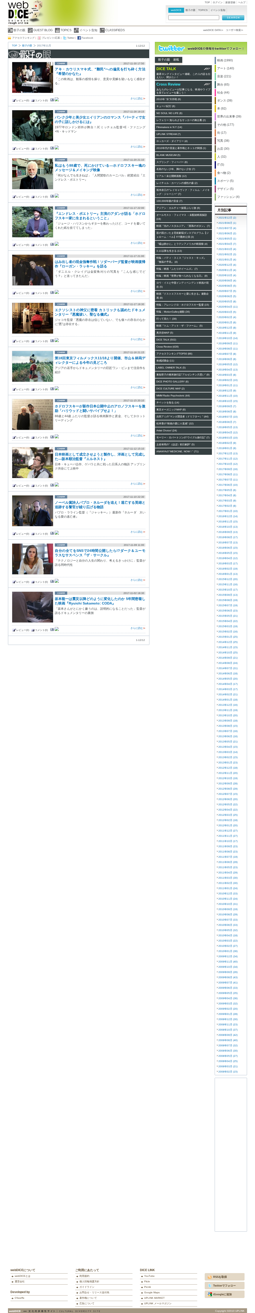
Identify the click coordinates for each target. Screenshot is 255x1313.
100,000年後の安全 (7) (169, 201)
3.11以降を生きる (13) (169, 250)
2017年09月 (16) (228, 469)
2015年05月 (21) (228, 615)
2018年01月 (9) (227, 448)
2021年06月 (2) (227, 233)
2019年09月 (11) (228, 343)
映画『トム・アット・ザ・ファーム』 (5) (179, 325)
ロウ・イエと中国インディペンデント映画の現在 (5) (182, 284)
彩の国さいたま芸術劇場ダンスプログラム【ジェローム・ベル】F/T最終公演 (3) (182, 235)
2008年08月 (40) (228, 1040)
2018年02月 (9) (227, 443)
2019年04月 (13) (228, 369)
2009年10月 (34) (228, 966)
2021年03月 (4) (227, 249)
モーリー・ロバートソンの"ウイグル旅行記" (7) (182, 437)
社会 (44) (223, 92)
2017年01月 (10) (228, 511)
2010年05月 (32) (228, 930)
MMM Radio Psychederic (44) (173, 395)
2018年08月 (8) (227, 411)
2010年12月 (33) (228, 893)
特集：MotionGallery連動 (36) (173, 311)
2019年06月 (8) (227, 359)
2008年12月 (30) (228, 1019)
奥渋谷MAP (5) (164, 332)
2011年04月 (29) (228, 872)
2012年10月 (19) (228, 778)
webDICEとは (22, 1276)
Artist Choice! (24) (166, 430)
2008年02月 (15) (228, 1071)
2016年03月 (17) (228, 563)
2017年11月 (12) (228, 458)
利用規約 (84, 1276)
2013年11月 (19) (228, 710)
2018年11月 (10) (228, 395)
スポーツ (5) (225, 181)
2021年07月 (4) (227, 228)
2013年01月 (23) (228, 762)
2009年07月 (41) (228, 982)
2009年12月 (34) (228, 956)
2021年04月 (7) (227, 243)
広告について (86, 1303)
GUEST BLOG (43, 30)
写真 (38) (223, 140)
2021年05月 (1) (227, 238)
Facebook (87, 37)
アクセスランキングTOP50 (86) (174, 353)
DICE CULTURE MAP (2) (170, 388)
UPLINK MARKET (154, 1298)
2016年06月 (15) (228, 547)
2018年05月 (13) (228, 427)
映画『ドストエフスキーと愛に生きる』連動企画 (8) (182, 295)
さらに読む (136, 98)
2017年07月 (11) (228, 479)
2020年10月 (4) (227, 275)
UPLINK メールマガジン (158, 1303)
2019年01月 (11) (228, 385)
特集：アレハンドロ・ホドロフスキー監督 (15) (182, 304)
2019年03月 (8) (227, 374)
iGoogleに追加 (222, 1294)
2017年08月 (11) (228, 474)
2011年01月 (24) (228, 888)
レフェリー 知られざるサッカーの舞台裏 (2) (181, 120)
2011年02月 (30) (228, 883)
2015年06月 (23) (228, 610)
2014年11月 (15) (228, 647)
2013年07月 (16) (228, 731)
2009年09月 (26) (228, 972)
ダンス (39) (224, 100)
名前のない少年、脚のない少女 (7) (175, 169)
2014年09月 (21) (228, 657)
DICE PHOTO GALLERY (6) (172, 381)
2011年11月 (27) (228, 836)
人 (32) (221, 156)
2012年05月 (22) (228, 804)
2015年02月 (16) (228, 631)
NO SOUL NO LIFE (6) (169, 113)
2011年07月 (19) (228, 856)
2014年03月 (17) (228, 689)
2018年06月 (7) (227, 422)
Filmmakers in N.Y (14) (169, 127)
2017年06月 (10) (228, 484)
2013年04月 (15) (228, 746)
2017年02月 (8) (227, 505)
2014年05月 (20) (228, 678)
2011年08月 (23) (228, 851)
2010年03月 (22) (228, 940)
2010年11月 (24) (228, 898)
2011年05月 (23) (228, 867)
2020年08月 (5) (227, 285)
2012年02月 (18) (228, 820)
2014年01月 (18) (228, 699)
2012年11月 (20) (228, 773)
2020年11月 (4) (227, 270)
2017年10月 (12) (228, 464)
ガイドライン (86, 1287)
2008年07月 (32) (228, 1045)
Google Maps (152, 1292)
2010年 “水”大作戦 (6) (168, 99)
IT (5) (220, 164)
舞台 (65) (223, 84)
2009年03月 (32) (228, 1003)
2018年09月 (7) (227, 406)
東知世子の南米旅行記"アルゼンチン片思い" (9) (182, 374)
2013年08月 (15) (228, 725)
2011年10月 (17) (228, 841)
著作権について (88, 1298)
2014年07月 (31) (228, 668)
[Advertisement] (231, 1155)
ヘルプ (242, 2)
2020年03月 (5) (227, 312)
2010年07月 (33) (228, 919)
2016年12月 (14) (228, 516)
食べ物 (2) (224, 173)
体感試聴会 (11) (165, 360)
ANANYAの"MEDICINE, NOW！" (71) (177, 451)
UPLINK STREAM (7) (168, 134)
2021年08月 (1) (227, 223)
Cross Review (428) (167, 346)
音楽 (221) (224, 76)
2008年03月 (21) (228, 1066)
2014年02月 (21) (228, 694)
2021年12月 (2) (227, 217)
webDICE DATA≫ (213, 30)
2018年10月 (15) (228, 401)
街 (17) (221, 132)
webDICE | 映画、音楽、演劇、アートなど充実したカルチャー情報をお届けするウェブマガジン (18, 14)
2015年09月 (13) (228, 595)
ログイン (218, 2)
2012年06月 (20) (228, 799)
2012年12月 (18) (228, 767)
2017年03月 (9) (227, 500)
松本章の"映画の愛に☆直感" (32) (174, 423)
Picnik (147, 1287)
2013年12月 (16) (228, 705)
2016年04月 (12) (228, 558)
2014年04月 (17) (228, 684)
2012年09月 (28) (228, 783)
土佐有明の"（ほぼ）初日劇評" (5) (175, 444)
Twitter (70, 37)
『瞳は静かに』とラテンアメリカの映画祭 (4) (181, 243)
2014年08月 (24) (228, 663)
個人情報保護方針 (89, 1281)
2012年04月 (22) (228, 809)
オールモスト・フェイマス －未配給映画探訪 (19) (181, 217)
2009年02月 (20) (228, 1008)
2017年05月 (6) (227, 490)
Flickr (147, 1281)
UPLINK (240, 1311)
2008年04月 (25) (228, 1061)
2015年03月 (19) (228, 626)
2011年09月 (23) (228, 846)
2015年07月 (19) (228, 605)
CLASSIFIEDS (115, 30)
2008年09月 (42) (228, 1035)
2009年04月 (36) (228, 998)
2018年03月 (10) (228, 437)
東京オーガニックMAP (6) (171, 409)
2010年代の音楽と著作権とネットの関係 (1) (181, 148)
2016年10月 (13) (228, 526)
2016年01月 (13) (228, 574)
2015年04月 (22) (228, 621)
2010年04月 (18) (228, 935)
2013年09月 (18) (228, 720)
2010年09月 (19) (228, 909)
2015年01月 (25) (228, 636)
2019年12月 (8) (227, 327)
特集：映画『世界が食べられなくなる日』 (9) (181, 275)
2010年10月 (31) (228, 904)
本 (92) (221, 108)
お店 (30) (223, 148)
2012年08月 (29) (228, 788)
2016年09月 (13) (228, 532)
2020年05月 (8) (227, 301)
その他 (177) (225, 124)
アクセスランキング (23, 37)
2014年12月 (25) (228, 642)
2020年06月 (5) (227, 296)
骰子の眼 (19, 30)
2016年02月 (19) (228, 568)
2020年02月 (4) (227, 317)
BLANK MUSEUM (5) (168, 155)
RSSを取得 (220, 1276)
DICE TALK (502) (166, 339)
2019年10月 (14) (228, 338)
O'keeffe (19, 1298)
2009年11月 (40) (228, 961)
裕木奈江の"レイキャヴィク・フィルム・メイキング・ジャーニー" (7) (183, 192)
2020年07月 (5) (227, 291)
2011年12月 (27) (228, 830)
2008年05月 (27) (228, 1056)
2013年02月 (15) (228, 757)
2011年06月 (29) (228, 862)
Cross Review (168, 84)
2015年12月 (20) (228, 579)
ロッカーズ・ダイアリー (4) (172, 141)
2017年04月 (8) (227, 495)
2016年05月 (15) (228, 553)
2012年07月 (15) (228, 794)
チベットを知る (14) (167, 402)
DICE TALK (166, 69)
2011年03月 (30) (228, 877)
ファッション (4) (228, 197)
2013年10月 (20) (228, 715)
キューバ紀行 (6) (165, 106)
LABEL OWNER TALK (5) (171, 367)
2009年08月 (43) (228, 977)
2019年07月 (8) (227, 354)
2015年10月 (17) (228, 589)
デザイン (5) (225, 189)
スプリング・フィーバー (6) (172, 162)
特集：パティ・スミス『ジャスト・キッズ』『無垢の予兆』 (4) (181, 259)
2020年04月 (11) (228, 306)
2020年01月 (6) (227, 322)
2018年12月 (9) (227, 390)
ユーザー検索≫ (234, 30)
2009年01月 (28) (228, 1014)
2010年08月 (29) (228, 914)
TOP (207, 2)
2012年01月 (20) (228, 825)
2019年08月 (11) (228, 348)
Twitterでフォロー (224, 1285)
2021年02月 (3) (227, 254)
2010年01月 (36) (228, 951)
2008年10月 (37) (228, 1029)
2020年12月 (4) (227, 264)
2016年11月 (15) (228, 521)
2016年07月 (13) (228, 542)
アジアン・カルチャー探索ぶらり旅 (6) (178, 208)
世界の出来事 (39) (229, 116)
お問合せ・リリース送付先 (94, 1292)
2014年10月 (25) (228, 652)
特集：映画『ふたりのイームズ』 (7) (176, 268)
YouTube (149, 1276)
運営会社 (20, 1281)
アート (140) (225, 68)
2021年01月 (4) (227, 259)
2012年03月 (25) (228, 815)
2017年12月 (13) (228, 453)
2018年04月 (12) (228, 432)
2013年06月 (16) (228, 736)
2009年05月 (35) (228, 993)
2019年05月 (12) (228, 364)
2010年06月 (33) (228, 925)
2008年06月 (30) (228, 1050)
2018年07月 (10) (228, 416)
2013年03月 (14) (228, 752)
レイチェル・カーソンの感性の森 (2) (176, 183)
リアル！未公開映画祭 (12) (171, 176)
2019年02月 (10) (228, 380)
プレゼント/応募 (51, 37)
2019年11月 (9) (227, 333)
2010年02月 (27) (228, 946)
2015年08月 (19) (228, 600)
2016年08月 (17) (228, 537)
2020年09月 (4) (227, 280)
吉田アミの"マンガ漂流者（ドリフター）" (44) (182, 416)
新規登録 (230, 2)
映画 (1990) (225, 60)
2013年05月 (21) (228, 741)
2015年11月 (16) (228, 584)
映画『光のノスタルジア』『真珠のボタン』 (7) (183, 226)
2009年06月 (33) (228, 987)
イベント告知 (88, 30)
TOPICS (66, 30)
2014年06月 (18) (228, 673)
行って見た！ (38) (166, 318)
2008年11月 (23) (228, 1024)
